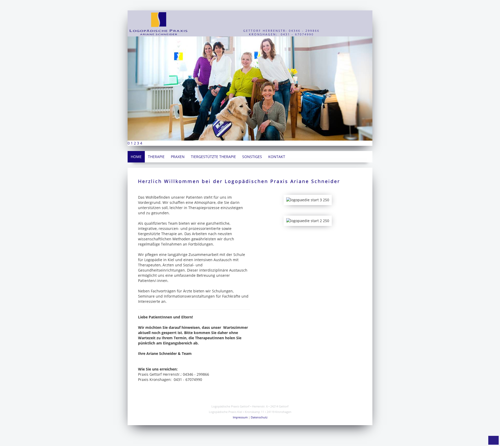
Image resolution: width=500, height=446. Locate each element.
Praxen (178, 156)
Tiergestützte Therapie (213, 156)
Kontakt (276, 156)
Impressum (240, 417)
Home (136, 156)
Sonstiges (252, 156)
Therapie (156, 156)
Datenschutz (259, 417)
